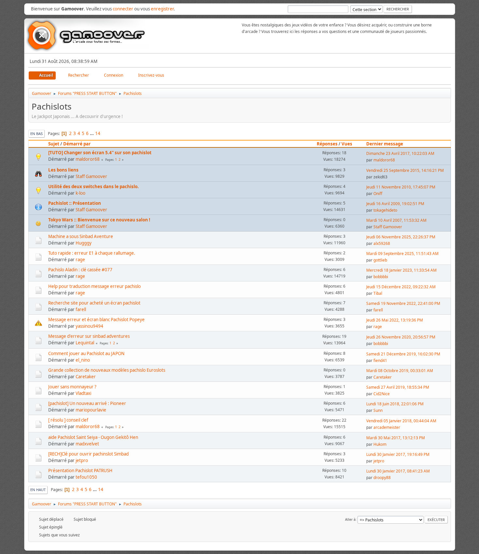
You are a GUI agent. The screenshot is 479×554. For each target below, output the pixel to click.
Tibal (377, 293)
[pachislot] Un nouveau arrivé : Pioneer (87, 403)
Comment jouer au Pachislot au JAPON (86, 353)
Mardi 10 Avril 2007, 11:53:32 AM (396, 220)
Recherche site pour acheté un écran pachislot (94, 303)
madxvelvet (87, 444)
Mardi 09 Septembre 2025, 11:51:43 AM (402, 253)
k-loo (80, 193)
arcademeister (386, 427)
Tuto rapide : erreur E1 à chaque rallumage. (91, 253)
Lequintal (85, 343)
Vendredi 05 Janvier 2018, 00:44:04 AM (401, 421)
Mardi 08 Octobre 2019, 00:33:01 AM (399, 370)
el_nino (83, 360)
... (92, 133)
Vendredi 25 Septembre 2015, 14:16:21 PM (405, 170)
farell (81, 309)
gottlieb (380, 260)
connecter (123, 9)
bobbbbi (380, 276)
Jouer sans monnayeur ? (72, 387)
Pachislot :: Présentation (74, 203)
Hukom (379, 444)
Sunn (378, 410)
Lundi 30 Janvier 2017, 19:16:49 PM (397, 454)
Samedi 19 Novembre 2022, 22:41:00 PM (403, 303)
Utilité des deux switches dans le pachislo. (93, 186)
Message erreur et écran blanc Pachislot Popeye (96, 319)
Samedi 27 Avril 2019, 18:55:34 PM (397, 387)
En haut (38, 489)
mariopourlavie (91, 410)
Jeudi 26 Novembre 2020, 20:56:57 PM (400, 337)
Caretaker (86, 377)
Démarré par (77, 144)
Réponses (327, 144)
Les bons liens (63, 170)
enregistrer (162, 9)
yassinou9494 (89, 326)
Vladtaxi (83, 393)
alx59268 (381, 243)
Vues (346, 144)
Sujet (53, 144)
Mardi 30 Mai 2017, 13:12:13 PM (395, 438)
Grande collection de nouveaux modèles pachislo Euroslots (106, 370)
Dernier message (384, 144)
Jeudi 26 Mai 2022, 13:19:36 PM (394, 320)
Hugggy (84, 243)
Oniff (377, 193)
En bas (36, 133)
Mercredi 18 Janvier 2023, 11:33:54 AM (401, 270)
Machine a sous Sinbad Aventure (80, 236)
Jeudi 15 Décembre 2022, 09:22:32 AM (401, 287)
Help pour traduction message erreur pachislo (94, 286)
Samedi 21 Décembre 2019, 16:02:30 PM (403, 354)
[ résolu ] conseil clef (68, 420)
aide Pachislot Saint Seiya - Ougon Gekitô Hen (93, 437)
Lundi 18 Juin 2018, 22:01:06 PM (395, 404)
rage (80, 259)
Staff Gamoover (91, 176)
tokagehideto (385, 210)
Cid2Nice (381, 394)
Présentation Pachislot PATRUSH (80, 470)
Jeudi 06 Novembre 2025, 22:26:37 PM (400, 237)
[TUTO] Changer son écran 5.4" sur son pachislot (100, 153)
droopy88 (382, 477)
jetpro (82, 460)
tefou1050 (86, 477)
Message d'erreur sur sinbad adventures (89, 336)
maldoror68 (88, 159)
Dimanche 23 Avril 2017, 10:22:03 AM (400, 153)
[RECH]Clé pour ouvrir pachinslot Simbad (88, 454)
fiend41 (380, 360)
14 (97, 133)
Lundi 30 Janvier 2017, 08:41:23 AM (398, 471)
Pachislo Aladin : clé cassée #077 (80, 270)
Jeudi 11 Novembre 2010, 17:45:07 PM (400, 187)
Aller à (350, 519)
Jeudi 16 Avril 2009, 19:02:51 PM (395, 203)
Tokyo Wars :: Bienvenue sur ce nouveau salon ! (99, 220)
